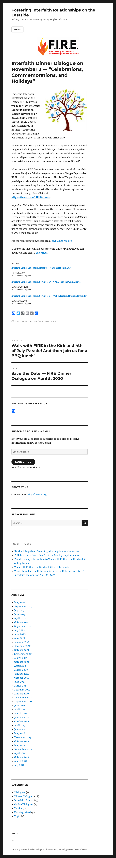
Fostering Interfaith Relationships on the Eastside (33, 849)
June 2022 (20, 634)
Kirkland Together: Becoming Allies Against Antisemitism (47, 551)
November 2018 (23, 697)
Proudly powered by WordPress (73, 849)
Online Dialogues (23, 804)
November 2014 (23, 749)
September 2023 (23, 606)
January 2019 (21, 693)
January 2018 (21, 717)
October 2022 (21, 622)
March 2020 (21, 669)
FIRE (17, 321)
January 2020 (21, 673)
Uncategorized (22, 812)
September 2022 (23, 626)
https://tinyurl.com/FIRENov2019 (30, 197)
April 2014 (19, 753)
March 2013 (20, 761)
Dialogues (19, 792)
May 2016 (19, 733)
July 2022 (19, 630)
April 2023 (20, 618)
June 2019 (19, 681)
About (15, 840)
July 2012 (19, 765)
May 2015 (19, 745)
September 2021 (23, 653)
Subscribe (23, 461)
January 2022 (21, 642)
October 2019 (21, 677)
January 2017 (21, 729)
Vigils (17, 816)
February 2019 (22, 689)
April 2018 (19, 709)
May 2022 (19, 638)
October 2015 (21, 741)
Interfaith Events (24, 800)
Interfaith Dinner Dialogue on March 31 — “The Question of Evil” (41, 268)
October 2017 (21, 721)
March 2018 (20, 713)
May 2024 (19, 602)
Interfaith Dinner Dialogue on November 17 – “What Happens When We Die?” (47, 282)
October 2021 (21, 650)
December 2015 (22, 737)
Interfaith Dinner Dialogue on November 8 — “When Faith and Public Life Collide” (49, 296)
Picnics (18, 808)
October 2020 (21, 661)
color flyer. (42, 252)
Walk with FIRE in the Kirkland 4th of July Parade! (42, 567)
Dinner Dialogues (47, 321)
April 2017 (19, 725)
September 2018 (23, 701)
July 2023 (19, 610)
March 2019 (20, 685)
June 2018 (19, 705)
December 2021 (22, 646)
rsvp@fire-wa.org (62, 240)
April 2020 (20, 665)
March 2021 (20, 657)
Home (15, 833)
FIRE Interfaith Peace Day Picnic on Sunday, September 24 (47, 555)
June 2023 (19, 614)
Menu (17, 29)
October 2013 (21, 757)
